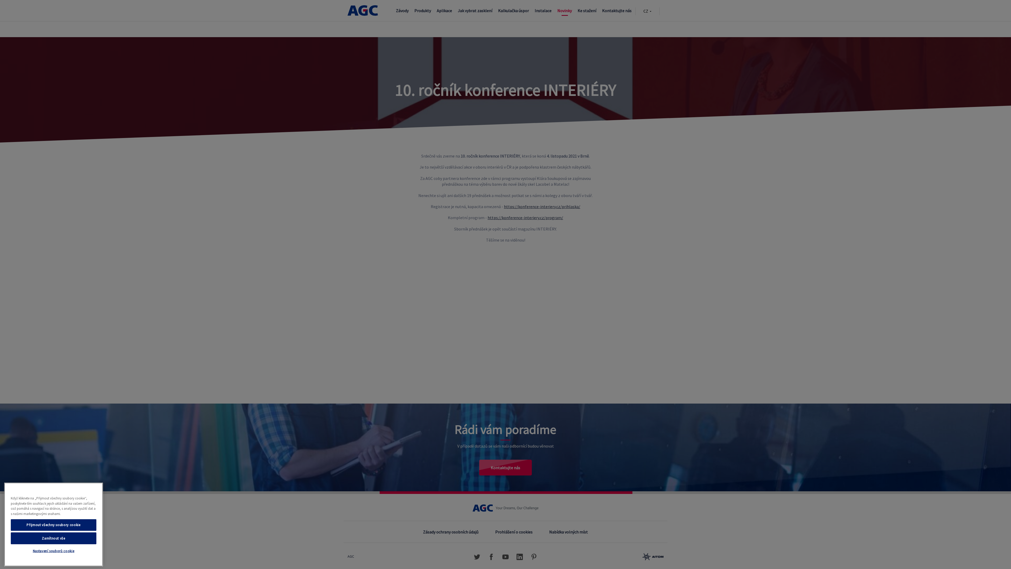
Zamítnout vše (53, 538)
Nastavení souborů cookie (54, 551)
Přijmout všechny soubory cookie (53, 525)
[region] (53, 524)
